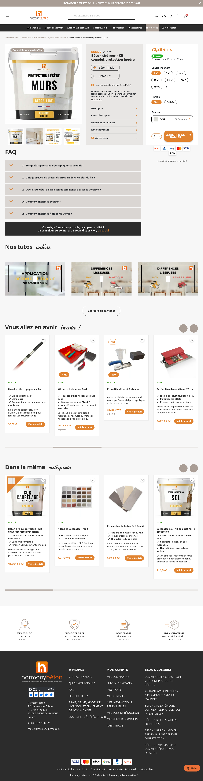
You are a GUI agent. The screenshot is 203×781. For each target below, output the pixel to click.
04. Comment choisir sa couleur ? (41, 201)
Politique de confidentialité (139, 769)
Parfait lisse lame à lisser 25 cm (26, 389)
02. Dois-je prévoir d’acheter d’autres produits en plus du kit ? (58, 177)
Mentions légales (65, 769)
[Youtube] (47, 739)
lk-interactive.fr (130, 775)
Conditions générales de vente (107, 769)
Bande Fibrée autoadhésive (73, 389)
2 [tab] (77, 447)
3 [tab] (126, 447)
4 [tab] (174, 447)
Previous (183, 328)
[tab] (73, 165)
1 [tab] (29, 447)
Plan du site (82, 769)
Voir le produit (35, 421)
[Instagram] (37, 739)
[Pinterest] (56, 739)
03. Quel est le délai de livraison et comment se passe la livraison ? (61, 189)
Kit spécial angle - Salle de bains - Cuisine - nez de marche (126, 390)
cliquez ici (103, 230)
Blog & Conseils (158, 669)
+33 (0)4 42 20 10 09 (39, 723)
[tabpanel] (25, 386)
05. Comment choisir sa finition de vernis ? (47, 213)
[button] (33, 28)
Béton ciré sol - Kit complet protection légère (123, 530)
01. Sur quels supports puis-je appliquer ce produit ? (53, 165)
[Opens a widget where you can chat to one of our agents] (192, 768)
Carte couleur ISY (68, 529)
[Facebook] (28, 739)
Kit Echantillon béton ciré (171, 529)
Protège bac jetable (168, 389)
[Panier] (185, 17)
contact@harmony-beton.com (44, 729)
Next (194, 328)
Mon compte (117, 669)
